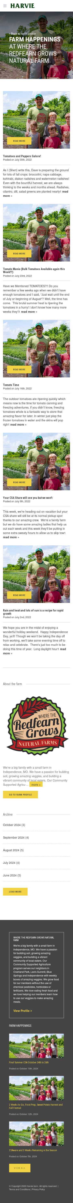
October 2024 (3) (14, 825)
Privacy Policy (38, 1189)
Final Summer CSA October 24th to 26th (29, 1062)
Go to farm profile (20, 794)
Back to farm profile (23, 34)
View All (20, 1168)
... (33, 784)
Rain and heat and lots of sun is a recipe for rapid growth (33, 612)
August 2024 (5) (13, 850)
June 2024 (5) (12, 875)
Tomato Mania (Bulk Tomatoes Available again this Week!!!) (34, 270)
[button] (15, 891)
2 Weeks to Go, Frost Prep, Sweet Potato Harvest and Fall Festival (36, 1106)
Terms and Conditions (19, 1189)
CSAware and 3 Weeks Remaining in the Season (33, 1150)
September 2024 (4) (16, 837)
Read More (19, 141)
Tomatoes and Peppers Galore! (22, 156)
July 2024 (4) (11, 863)
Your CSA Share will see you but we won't (27, 497)
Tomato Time (11, 385)
